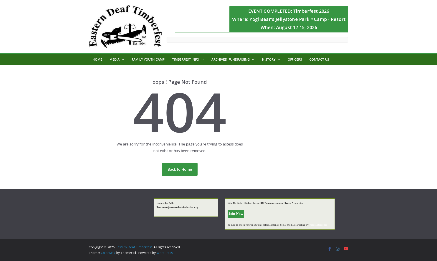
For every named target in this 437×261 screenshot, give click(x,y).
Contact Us (319, 59)
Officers (295, 59)
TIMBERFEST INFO (185, 59)
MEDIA (114, 59)
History (268, 59)
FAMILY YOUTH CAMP (148, 59)
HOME (97, 59)
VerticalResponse (318, 224)
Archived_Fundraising (230, 59)
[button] (121, 59)
